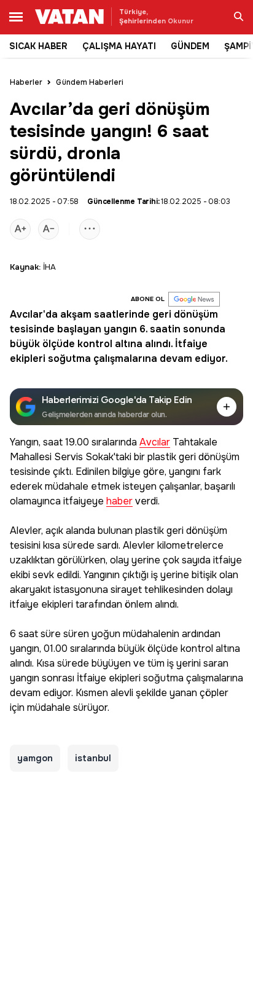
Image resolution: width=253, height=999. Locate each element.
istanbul (93, 758)
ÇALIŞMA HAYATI (119, 46)
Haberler (26, 82)
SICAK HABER (38, 46)
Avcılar (26, 314)
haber (119, 501)
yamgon (35, 758)
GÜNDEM (190, 46)
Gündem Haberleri (89, 82)
